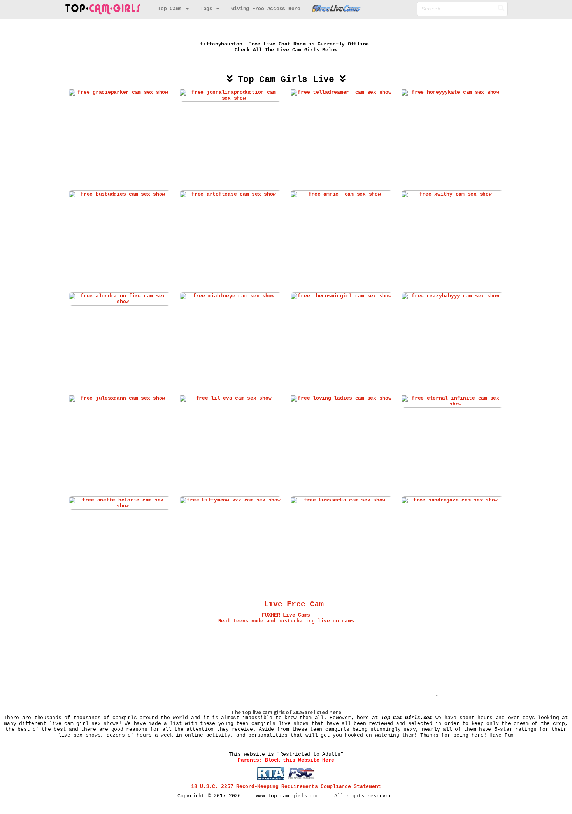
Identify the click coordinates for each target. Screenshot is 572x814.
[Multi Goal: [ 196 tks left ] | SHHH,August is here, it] (452, 194)
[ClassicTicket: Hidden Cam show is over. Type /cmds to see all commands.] (230, 95)
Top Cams (171, 9)
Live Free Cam (294, 604)
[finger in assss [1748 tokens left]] (452, 401)
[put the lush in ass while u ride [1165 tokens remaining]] (119, 93)
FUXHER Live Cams (286, 615)
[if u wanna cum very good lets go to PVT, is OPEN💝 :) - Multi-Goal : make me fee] (341, 296)
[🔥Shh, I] (119, 299)
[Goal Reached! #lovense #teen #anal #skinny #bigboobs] (452, 93)
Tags (208, 9)
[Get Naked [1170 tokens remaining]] (119, 194)
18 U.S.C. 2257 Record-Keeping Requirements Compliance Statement (286, 787)
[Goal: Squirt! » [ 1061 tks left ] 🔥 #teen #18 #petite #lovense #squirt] (230, 500)
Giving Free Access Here (265, 9)
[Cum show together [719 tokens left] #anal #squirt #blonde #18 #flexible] (230, 296)
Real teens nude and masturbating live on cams (286, 621)
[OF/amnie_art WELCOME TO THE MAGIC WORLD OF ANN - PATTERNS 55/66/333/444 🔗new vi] (341, 194)
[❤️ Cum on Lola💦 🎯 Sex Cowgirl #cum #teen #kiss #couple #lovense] (452, 500)
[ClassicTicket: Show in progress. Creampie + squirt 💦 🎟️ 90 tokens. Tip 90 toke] (119, 398)
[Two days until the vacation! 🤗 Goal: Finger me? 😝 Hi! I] (341, 93)
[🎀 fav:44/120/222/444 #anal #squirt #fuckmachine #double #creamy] (230, 398)
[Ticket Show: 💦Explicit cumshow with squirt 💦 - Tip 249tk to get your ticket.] (119, 503)
